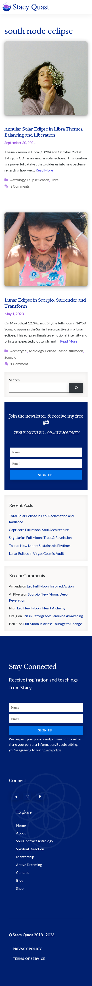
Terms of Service (29, 958)
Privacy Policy (27, 949)
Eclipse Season (38, 180)
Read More (44, 170)
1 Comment (19, 364)
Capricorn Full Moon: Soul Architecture (39, 529)
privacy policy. (51, 750)
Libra (54, 180)
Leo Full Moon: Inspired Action (50, 586)
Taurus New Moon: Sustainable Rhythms (40, 545)
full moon (76, 351)
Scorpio (10, 357)
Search (14, 380)
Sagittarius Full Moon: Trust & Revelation (40, 537)
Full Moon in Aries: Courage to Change (52, 624)
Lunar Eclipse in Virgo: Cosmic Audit (36, 553)
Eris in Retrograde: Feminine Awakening (53, 616)
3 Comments (20, 186)
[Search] (76, 388)
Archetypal (18, 351)
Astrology (17, 180)
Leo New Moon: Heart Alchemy (41, 608)
